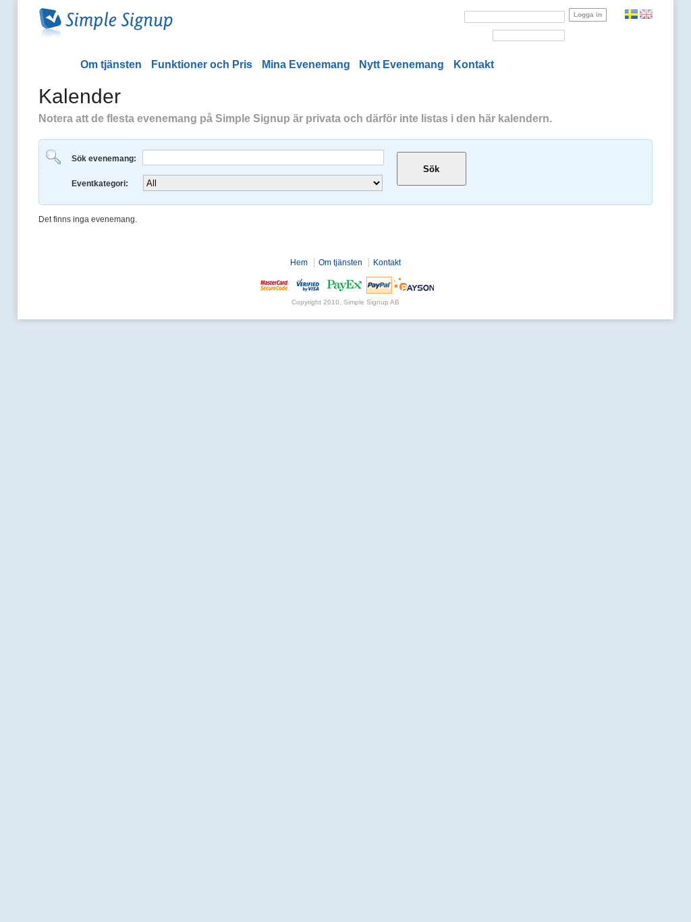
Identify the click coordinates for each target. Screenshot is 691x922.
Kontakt (473, 64)
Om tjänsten (111, 64)
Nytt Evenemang (401, 64)
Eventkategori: (101, 183)
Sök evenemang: (105, 158)
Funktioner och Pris (201, 64)
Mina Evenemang (306, 64)
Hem (299, 262)
